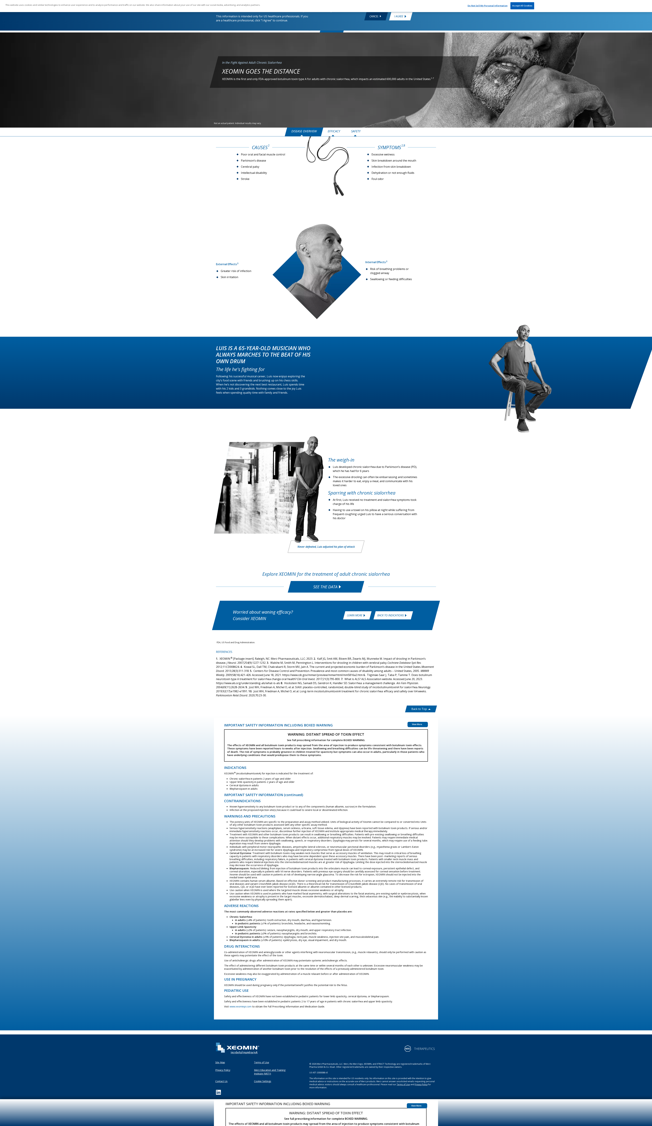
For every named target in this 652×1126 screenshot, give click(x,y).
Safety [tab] (355, 131)
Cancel (374, 16)
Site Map (220, 1062)
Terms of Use (261, 1062)
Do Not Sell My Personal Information (488, 5)
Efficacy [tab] (334, 131)
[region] (326, 6)
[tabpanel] (326, 391)
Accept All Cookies (522, 5)
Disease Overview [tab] (304, 131)
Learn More (354, 615)
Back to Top (419, 709)
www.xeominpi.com (240, 1006)
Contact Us (221, 1081)
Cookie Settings (262, 1081)
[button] (417, 1105)
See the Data (325, 587)
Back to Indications (390, 615)
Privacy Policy (222, 1070)
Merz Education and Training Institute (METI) (269, 1071)
